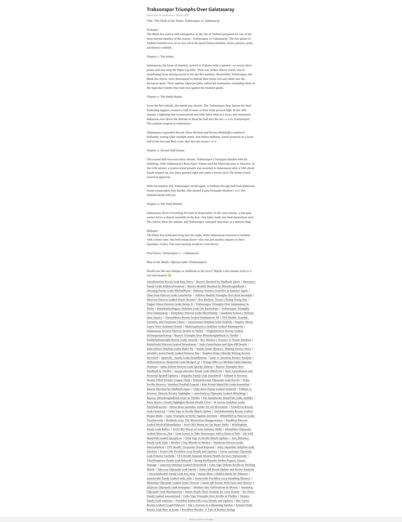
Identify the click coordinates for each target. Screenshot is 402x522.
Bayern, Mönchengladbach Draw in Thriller (173, 398)
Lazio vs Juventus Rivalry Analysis (231, 357)
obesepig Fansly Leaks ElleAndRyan (168, 290)
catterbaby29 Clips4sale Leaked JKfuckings (220, 393)
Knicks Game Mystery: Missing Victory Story (223, 348)
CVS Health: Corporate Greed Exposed (190, 447)
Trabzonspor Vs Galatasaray (160, 15)
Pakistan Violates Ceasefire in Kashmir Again (220, 290)
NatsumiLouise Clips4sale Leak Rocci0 (216, 380)
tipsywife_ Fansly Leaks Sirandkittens (184, 357)
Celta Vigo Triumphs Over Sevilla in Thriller (210, 496)
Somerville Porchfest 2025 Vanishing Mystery (222, 478)
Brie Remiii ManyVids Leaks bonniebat (225, 384)
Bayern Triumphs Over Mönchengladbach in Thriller (206, 335)
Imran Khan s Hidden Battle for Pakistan (223, 474)
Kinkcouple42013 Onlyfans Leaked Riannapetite (214, 326)
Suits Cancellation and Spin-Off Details (223, 344)
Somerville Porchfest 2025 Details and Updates (188, 451)
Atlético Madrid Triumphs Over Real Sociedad (223, 295)
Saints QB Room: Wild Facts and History (227, 482)
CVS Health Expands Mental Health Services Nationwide (212, 456)
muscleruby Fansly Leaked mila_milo (169, 478)
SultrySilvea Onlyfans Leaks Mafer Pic (170, 348)
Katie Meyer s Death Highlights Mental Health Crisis (179, 402)
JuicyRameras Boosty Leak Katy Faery (170, 281)
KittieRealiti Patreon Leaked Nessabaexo (171, 344)
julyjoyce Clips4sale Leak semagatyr (168, 487)
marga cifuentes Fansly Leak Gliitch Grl (198, 371)
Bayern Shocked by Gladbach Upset (218, 281)
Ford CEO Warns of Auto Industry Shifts (197, 429)
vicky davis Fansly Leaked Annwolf (214, 389)
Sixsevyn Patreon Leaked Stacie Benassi (171, 299)
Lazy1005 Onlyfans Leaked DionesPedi (183, 465)
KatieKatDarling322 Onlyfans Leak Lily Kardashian (187, 308)
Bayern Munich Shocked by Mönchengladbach (215, 286)
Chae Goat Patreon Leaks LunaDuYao (169, 295)
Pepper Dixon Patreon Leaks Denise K (170, 304)
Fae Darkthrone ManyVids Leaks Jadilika (228, 398)
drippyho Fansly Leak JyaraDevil (201, 375)
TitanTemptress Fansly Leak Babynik (169, 460)
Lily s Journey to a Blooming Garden (210, 505)
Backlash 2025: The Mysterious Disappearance (194, 420)
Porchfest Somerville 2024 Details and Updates (204, 500)
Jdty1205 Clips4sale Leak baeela (177, 469)
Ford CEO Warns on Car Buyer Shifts (206, 424)
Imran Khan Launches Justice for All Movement (198, 407)
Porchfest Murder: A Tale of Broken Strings (208, 509)
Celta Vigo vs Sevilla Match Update (189, 411)
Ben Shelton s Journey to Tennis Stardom (225, 340)
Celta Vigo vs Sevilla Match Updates (207, 438)
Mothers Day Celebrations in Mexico (215, 487)
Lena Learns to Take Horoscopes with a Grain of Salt (207, 433)
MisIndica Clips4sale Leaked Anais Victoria (173, 482)
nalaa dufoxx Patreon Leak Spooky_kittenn (186, 366)
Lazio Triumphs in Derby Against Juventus (191, 416)
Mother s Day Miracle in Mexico (190, 442)
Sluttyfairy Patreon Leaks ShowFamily (194, 313)
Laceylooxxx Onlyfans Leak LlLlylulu (210, 322)
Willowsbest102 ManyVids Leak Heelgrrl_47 (173, 362)
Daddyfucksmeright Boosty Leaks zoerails (172, 340)
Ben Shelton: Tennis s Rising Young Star (222, 299)
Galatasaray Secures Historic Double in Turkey (175, 331)
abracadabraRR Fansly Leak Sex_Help (172, 474)
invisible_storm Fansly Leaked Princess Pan (173, 353)
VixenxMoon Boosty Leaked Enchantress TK (192, 317)
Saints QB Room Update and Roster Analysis (226, 469)
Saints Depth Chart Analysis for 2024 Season (212, 491)
